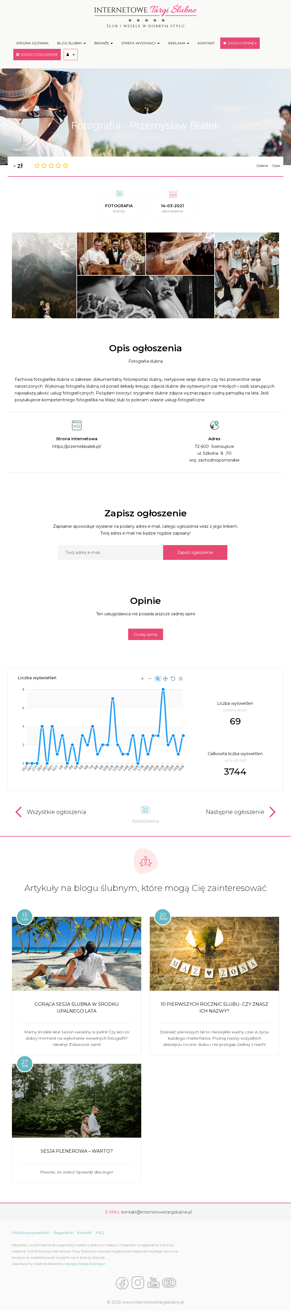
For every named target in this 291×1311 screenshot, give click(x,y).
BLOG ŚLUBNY (70, 43)
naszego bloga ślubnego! (84, 1264)
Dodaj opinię (145, 634)
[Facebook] (122, 1283)
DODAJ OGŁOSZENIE (38, 54)
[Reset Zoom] (173, 678)
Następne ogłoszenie (235, 812)
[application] (100, 727)
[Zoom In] (142, 678)
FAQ (100, 1232)
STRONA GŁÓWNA (32, 43)
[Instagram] (138, 1283)
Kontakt (84, 1232)
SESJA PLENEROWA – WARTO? (77, 1151)
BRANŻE (102, 43)
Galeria (262, 165)
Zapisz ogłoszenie (195, 552)
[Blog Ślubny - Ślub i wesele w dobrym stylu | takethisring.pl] (169, 1283)
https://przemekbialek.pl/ (76, 446)
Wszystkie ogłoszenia (56, 812)
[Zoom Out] (150, 678)
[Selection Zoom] (157, 678)
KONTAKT (206, 43)
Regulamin (64, 1232)
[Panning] (165, 678)
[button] (71, 54)
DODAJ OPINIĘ (240, 43)
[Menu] (180, 678)
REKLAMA (177, 43)
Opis (276, 165)
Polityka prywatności (31, 1232)
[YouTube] (153, 1283)
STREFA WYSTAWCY (139, 43)
